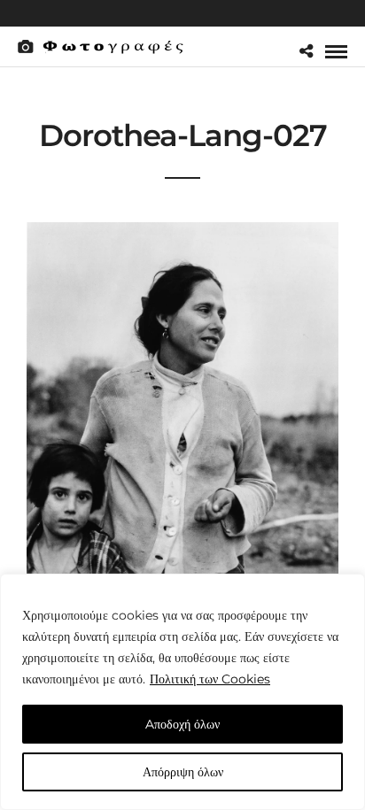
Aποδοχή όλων (182, 724)
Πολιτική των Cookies (210, 679)
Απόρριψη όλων (183, 772)
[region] (182, 692)
